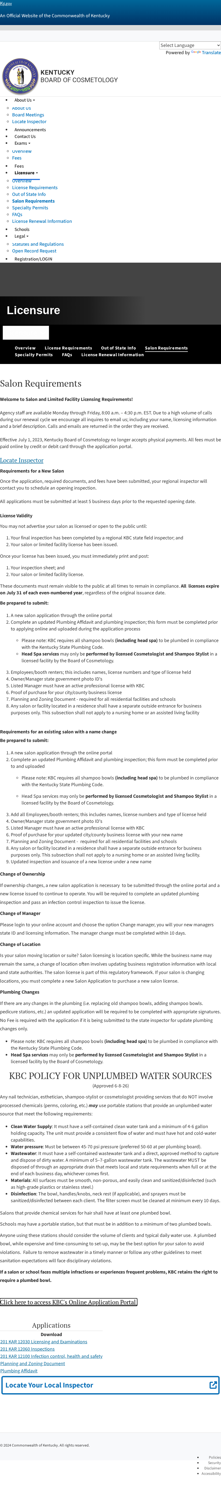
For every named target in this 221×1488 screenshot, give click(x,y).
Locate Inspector (29, 121)
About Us (23, 100)
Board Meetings (28, 115)
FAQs (17, 214)
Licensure (25, 173)
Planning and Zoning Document (32, 1363)
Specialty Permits (30, 207)
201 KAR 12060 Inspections (27, 1349)
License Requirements (35, 187)
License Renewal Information (42, 221)
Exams (21, 143)
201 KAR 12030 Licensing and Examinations (43, 1341)
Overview (22, 151)
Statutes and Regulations (38, 244)
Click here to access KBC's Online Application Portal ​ (68, 1302)
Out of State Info (29, 194)
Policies (215, 1457)
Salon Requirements (33, 201)
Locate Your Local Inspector (49, 1385)
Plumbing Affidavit (18, 1371)
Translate (211, 52)
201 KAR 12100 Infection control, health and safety (51, 1356)
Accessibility (211, 1473)
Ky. (6, 3)
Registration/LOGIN (33, 259)
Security (214, 1463)
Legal (20, 236)
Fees (17, 158)
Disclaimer (212, 1468)
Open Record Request (34, 251)
